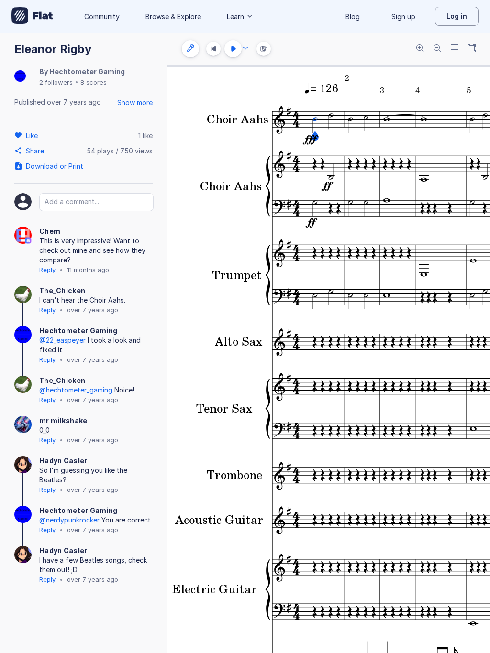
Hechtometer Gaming (87, 71)
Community (102, 16)
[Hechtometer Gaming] (20, 76)
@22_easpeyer (62, 340)
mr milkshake (63, 420)
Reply (47, 269)
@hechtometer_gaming (75, 390)
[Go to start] (213, 49)
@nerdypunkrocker (69, 520)
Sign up (403, 16)
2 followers (56, 82)
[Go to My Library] (32, 16)
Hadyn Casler (63, 461)
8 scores (93, 82)
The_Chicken (62, 290)
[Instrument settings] (190, 48)
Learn (235, 16)
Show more (135, 102)
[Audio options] (245, 48)
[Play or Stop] (233, 48)
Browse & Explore (173, 16)
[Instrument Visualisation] (263, 49)
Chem (49, 231)
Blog (352, 16)
